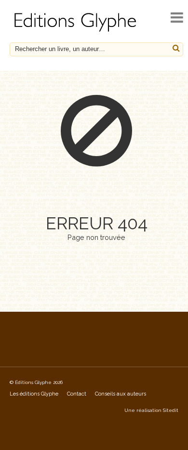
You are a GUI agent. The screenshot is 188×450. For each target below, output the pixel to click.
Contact (76, 394)
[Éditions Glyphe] (77, 31)
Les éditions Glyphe (34, 394)
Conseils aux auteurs (120, 394)
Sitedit (170, 410)
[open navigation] (177, 18)
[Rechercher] (176, 48)
